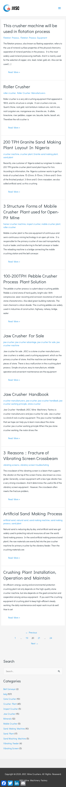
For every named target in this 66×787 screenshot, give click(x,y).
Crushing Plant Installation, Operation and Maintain (29, 575)
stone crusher (34, 403)
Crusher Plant (10, 703)
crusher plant (26, 154)
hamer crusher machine (14, 224)
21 (39, 637)
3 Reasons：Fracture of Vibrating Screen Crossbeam (30, 455)
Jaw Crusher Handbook (26, 394)
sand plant (8, 157)
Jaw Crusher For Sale (23, 335)
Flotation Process (11, 37)
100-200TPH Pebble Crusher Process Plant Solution (30, 278)
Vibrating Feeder (11, 743)
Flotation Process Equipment (34, 37)
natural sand (22, 520)
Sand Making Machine (14, 728)
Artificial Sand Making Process (32, 513)
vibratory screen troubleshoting (34, 464)
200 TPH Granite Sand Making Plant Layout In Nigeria (32, 144)
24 (51, 637)
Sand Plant (8, 733)
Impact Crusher (10, 708)
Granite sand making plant (46, 154)
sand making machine (39, 520)
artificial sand (9, 520)
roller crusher (9, 93)
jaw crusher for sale (46, 342)
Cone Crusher (9, 698)
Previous (31, 632)
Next (34, 643)
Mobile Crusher (10, 723)
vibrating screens (11, 464)
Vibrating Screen (11, 748)
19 (27, 637)
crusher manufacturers (14, 400)
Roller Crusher (16, 86)
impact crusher (34, 224)
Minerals (7, 718)
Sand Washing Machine (14, 738)
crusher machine (11, 154)
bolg (5, 694)
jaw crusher (8, 342)
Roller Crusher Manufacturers (31, 93)
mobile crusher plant (50, 224)
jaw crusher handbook (48, 400)
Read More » (14, 73)
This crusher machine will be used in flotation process (30, 28)
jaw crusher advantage (25, 342)
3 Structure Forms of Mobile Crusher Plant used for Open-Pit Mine (31, 211)
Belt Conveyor (9, 689)
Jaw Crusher (9, 713)
